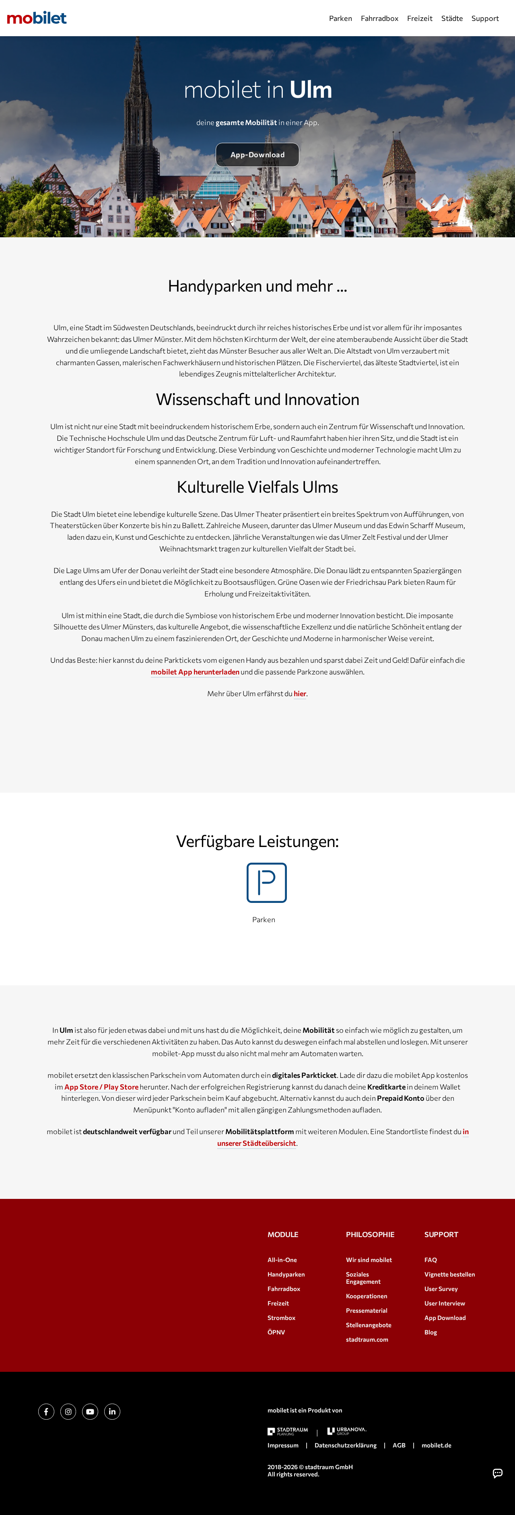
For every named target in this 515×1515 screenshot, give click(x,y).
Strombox (281, 1317)
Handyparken (286, 1274)
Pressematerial (366, 1310)
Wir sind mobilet (369, 1259)
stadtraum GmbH (329, 1466)
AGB (399, 1445)
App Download (445, 1317)
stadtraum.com (367, 1339)
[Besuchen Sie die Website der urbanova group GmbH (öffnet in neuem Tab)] (347, 1431)
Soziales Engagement (363, 1277)
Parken (340, 18)
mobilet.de (436, 1445)
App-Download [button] (257, 154)
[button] (498, 1474)
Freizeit (420, 18)
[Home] (37, 17)
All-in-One (282, 1259)
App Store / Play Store (101, 1086)
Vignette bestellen (449, 1274)
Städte (452, 18)
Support (485, 18)
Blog (430, 1332)
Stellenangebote (368, 1324)
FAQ (430, 1259)
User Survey (441, 1288)
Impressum (283, 1445)
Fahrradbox (380, 18)
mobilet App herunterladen (195, 671)
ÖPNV (276, 1332)
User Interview (444, 1303)
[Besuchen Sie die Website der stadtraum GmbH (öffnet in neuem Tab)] (288, 1431)
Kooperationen (366, 1295)
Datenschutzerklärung (346, 1445)
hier (300, 693)
